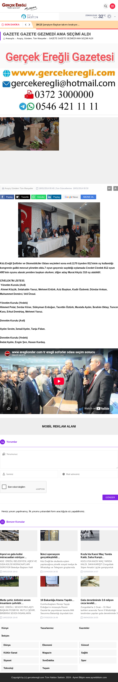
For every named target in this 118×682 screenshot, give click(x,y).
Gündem (28, 38)
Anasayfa (10, 38)
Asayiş (20, 38)
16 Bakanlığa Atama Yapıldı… (57, 600)
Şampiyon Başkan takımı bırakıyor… (58, 24)
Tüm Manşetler (39, 38)
